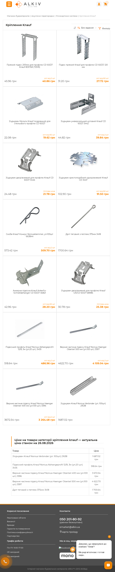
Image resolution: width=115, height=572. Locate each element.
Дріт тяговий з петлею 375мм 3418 (30, 489)
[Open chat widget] (108, 565)
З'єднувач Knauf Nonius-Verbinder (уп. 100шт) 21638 (39, 456)
